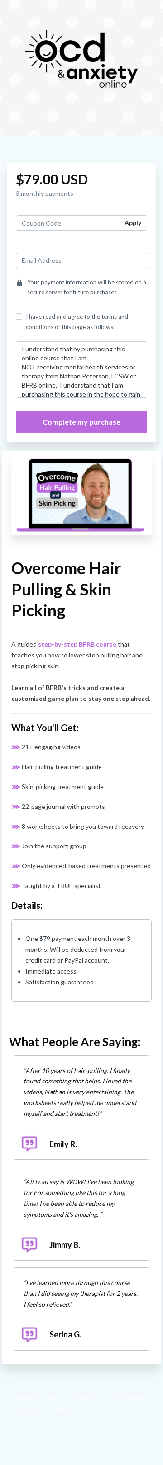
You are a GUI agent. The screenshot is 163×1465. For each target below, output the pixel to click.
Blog (65, 1409)
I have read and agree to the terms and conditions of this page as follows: (77, 321)
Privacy (85, 1399)
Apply (133, 223)
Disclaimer (129, 1399)
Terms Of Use (36, 1399)
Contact (27, 1409)
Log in (138, 245)
